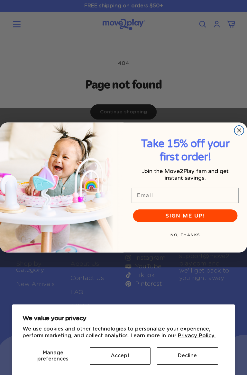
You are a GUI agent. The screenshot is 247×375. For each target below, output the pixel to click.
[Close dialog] (239, 130)
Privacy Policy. (196, 335)
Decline (187, 355)
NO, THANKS (185, 234)
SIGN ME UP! (185, 215)
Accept (120, 355)
